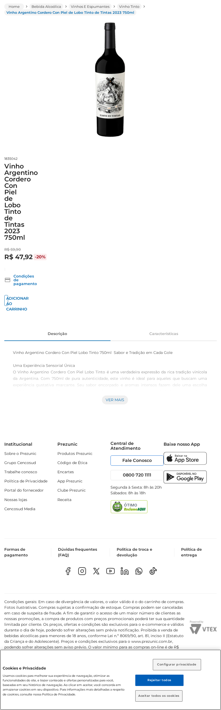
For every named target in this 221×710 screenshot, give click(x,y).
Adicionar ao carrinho (7, 301)
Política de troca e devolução (134, 552)
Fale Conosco (137, 460)
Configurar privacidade (176, 664)
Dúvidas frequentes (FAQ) (77, 552)
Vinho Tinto (129, 6)
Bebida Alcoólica (46, 6)
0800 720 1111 (137, 475)
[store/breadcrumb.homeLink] (14, 6)
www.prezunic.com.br (151, 641)
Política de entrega (191, 552)
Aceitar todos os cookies (158, 696)
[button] (20, 280)
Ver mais (115, 399)
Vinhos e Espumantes (90, 6)
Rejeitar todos (159, 680)
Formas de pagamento (16, 552)
